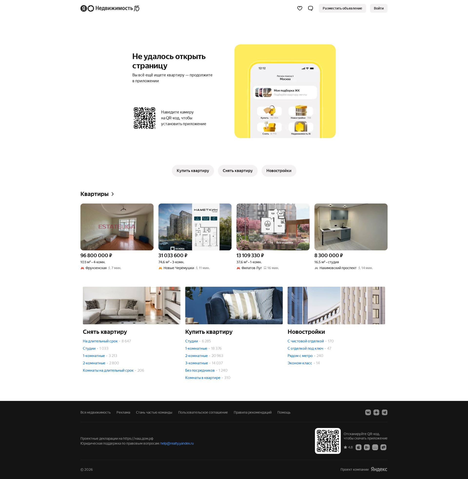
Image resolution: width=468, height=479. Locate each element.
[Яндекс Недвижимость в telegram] (385, 412)
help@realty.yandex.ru (177, 443)
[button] (310, 8)
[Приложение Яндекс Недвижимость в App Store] (358, 447)
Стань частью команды (154, 412)
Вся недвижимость (95, 412)
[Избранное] (299, 8)
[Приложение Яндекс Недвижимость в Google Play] (367, 447)
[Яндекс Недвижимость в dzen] (376, 412)
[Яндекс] (379, 469)
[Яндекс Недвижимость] (110, 8)
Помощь (284, 412)
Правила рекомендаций (253, 412)
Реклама (123, 412)
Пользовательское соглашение (203, 412)
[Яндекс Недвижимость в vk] (368, 412)
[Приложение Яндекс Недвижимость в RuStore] (383, 447)
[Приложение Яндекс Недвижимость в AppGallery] (375, 447)
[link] (379, 8)
